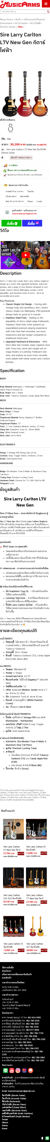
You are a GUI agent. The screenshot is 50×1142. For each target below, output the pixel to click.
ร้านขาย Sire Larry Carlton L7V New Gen (21, 795)
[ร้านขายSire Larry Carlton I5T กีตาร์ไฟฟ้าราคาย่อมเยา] (36, 926)
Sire (20, 26)
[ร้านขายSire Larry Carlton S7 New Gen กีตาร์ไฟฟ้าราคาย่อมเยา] (13, 829)
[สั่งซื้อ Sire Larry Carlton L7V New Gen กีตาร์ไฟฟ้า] (11, 224)
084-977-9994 (32, 1030)
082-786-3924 (24, 1042)
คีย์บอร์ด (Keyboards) (11, 1101)
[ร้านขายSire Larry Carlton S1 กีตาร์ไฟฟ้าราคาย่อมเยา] (14, 926)
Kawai (4, 1128)
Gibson (5, 1122)
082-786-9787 (32, 1048)
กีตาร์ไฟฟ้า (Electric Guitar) (13, 1095)
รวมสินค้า (6, 977)
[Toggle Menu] (46, 3)
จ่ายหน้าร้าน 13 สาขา (15, 191)
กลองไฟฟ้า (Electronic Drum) (14, 1110)
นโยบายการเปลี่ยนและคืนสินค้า (17, 974)
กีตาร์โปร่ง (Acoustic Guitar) (14, 1098)
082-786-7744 (36, 1033)
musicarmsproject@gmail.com (24, 214)
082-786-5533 (32, 1027)
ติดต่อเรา (6, 970)
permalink (30, 800)
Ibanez (5, 1125)
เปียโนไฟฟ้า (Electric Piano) (14, 1104)
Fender (5, 1119)
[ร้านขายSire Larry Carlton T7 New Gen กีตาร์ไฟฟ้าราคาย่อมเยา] (36, 878)
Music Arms (6, 19)
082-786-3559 (32, 1021)
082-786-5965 (38, 1057)
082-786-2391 (37, 1060)
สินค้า (18, 19)
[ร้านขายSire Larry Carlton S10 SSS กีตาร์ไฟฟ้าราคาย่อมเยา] (13, 878)
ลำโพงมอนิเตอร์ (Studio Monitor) (16, 1116)
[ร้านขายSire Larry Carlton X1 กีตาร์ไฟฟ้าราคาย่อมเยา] (36, 829)
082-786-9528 (26, 1045)
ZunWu (9, 800)
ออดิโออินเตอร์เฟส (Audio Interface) (17, 1113)
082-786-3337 (32, 1024)
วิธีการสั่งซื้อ (8, 967)
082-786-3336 (30, 1036)
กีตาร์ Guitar (21, 23)
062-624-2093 (34, 1017)
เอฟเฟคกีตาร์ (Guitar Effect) (14, 1107)
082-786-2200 (38, 1039)
